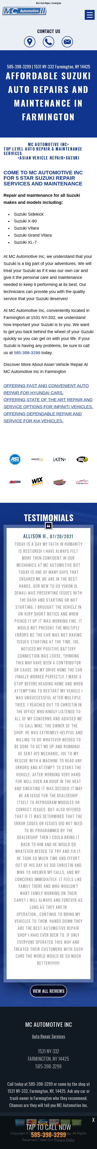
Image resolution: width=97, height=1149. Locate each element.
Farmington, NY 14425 (72, 66)
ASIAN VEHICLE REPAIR (42, 158)
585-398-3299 (19, 66)
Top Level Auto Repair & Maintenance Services (43, 151)
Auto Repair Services (48, 1036)
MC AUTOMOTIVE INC (47, 144)
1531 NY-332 (44, 66)
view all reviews (48, 991)
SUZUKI (73, 158)
